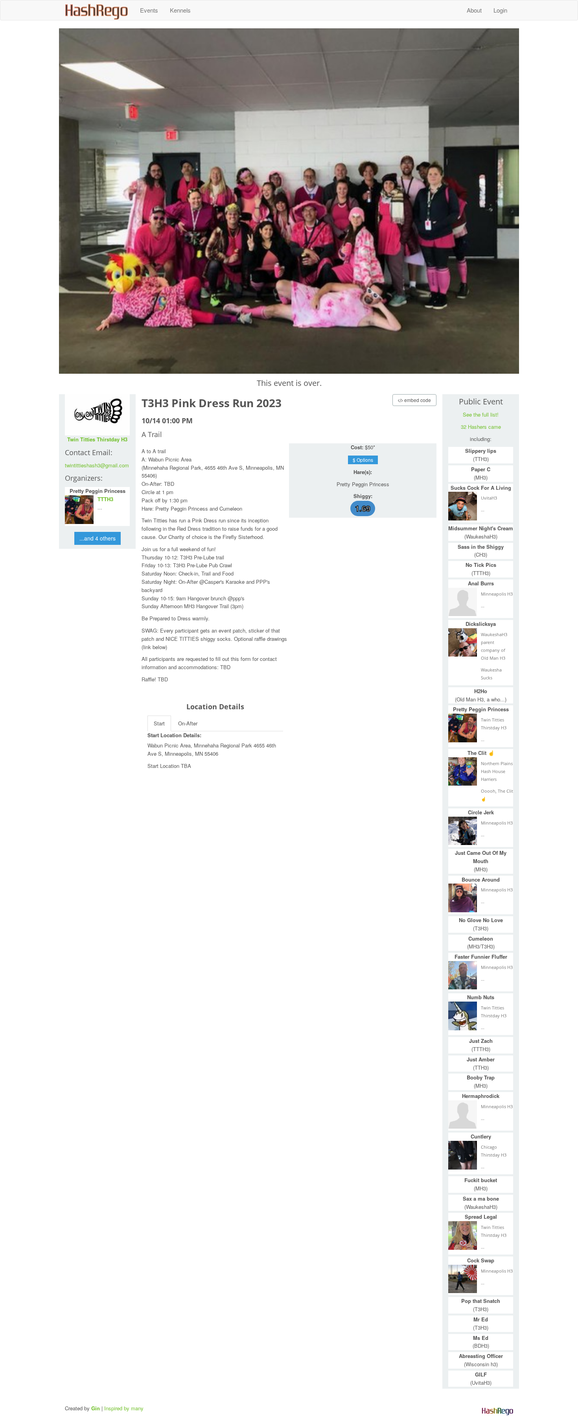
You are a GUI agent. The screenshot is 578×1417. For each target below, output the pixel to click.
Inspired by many (124, 1408)
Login (500, 10)
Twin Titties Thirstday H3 (97, 439)
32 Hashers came (481, 426)
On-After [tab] (187, 723)
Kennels (180, 10)
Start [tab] (159, 723)
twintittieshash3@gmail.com (97, 465)
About (474, 10)
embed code (417, 400)
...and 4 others (97, 538)
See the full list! (481, 414)
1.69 (362, 508)
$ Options (363, 459)
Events (149, 10)
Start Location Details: (174, 735)
